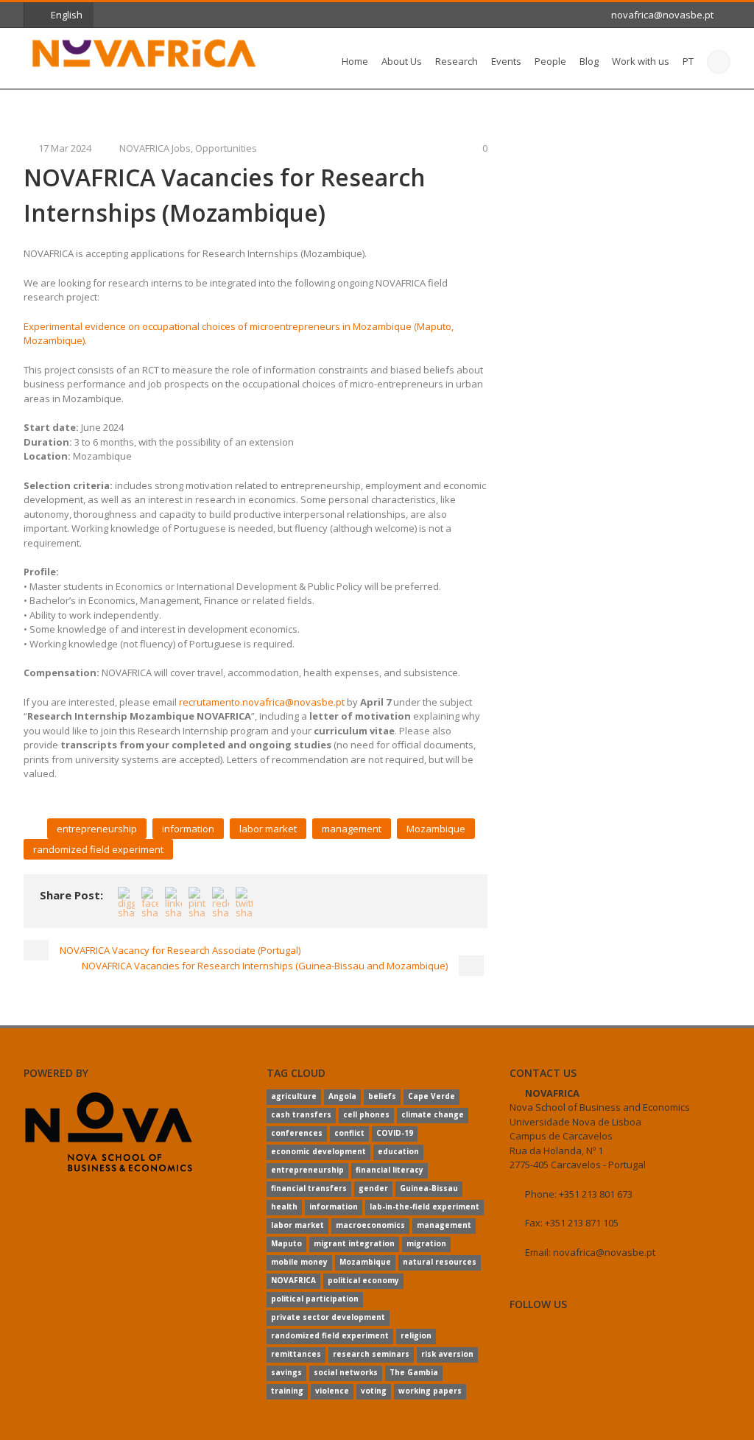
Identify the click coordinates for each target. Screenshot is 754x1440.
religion (416, 1335)
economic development (318, 1151)
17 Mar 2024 (64, 148)
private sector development (328, 1317)
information (188, 828)
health (284, 1206)
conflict (349, 1133)
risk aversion (447, 1354)
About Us (401, 61)
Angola (342, 1096)
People (550, 61)
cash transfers (301, 1114)
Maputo (286, 1243)
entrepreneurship (97, 828)
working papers (430, 1390)
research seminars (371, 1354)
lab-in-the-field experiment (424, 1206)
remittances (296, 1354)
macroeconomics (370, 1225)
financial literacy (389, 1170)
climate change (432, 1114)
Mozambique (435, 828)
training (287, 1390)
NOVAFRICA (293, 1280)
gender (373, 1188)
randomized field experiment (98, 849)
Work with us (640, 61)
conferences (297, 1133)
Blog (589, 61)
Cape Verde (431, 1096)
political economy (363, 1280)
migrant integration (354, 1243)
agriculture (294, 1096)
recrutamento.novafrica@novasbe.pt (262, 702)
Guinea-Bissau (429, 1188)
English (66, 14)
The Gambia (414, 1372)
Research (456, 61)
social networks (346, 1372)
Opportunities (226, 148)
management (351, 828)
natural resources (439, 1262)
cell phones (366, 1114)
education (398, 1151)
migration (426, 1243)
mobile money (299, 1262)
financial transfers (309, 1188)
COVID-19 (394, 1133)
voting (374, 1390)
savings (286, 1372)
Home (355, 61)
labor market (268, 828)
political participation (315, 1298)
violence (332, 1390)
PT (688, 61)
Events (506, 61)
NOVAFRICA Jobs (155, 148)
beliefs (382, 1096)
